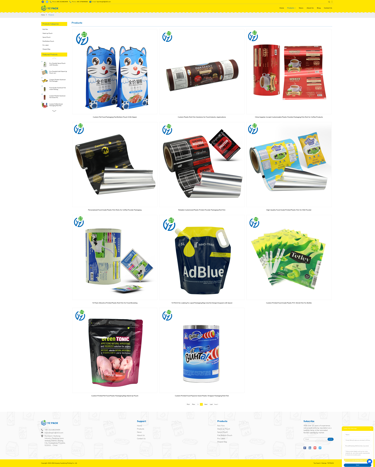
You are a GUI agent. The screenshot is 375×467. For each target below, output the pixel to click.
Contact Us (141, 438)
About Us (141, 435)
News (139, 432)
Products (51, 15)
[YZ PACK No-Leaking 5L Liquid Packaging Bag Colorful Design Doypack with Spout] (202, 257)
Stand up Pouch (47, 33)
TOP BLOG (330, 463)
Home (43, 15)
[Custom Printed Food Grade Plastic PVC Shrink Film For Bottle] (289, 257)
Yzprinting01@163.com (103, 2)
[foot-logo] (53, 424)
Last (211, 404)
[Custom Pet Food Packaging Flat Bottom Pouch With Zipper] (115, 71)
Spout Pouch (46, 37)
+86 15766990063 (82, 2)
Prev (193, 404)
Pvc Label (46, 45)
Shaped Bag (46, 49)
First (188, 404)
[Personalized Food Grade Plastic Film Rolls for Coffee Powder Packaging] (115, 164)
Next (205, 404)
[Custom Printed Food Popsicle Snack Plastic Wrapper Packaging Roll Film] (202, 350)
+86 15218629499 (62, 2)
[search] (329, 2)
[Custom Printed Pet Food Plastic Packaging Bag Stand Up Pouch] (115, 350)
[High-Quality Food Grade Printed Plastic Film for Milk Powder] (289, 164)
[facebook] (305, 447)
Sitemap (323, 463)
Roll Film (45, 29)
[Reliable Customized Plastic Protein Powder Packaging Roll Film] (202, 164)
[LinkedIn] (47, 1)
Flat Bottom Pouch (48, 41)
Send (330, 439)
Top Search (317, 463)
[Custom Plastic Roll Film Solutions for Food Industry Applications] (202, 71)
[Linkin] (310, 447)
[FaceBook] (42, 1)
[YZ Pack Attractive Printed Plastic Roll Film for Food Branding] (115, 257)
